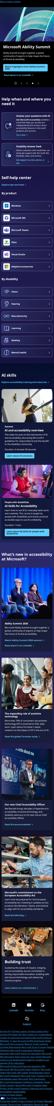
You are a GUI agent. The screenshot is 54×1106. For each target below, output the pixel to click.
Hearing (15, 303)
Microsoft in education (21, 1050)
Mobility (15, 340)
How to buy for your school (28, 1056)
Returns (29, 1044)
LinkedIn (13, 1010)
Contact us (31, 1101)
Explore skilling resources (18, 73)
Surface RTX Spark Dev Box (13, 1034)
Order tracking (40, 1044)
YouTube (29, 1010)
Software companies (33, 1082)
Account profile (25, 1040)
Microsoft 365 (18, 217)
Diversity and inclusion (41, 1088)
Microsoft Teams (20, 230)
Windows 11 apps (8, 1040)
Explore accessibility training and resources (24, 382)
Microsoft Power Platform (27, 1069)
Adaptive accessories (22, 266)
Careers (11, 1085)
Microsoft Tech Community (31, 1079)
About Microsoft (23, 1085)
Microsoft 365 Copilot (17, 1072)
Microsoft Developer (10, 1075)
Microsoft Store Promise (34, 1047)
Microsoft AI (6, 1066)
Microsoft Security (22, 1066)
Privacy (40, 1101)
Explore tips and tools (13, 184)
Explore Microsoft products (38, 1037)
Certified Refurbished (10, 1047)
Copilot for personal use (12, 1037)
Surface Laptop (19, 1031)
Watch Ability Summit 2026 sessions (23, 640)
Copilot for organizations (39, 1034)
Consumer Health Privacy (12, 1101)
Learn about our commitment (20, 987)
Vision (14, 291)
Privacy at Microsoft (10, 1088)
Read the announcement (18, 824)
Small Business (36, 1072)
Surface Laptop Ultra (38, 1031)
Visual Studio (18, 254)
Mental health (18, 352)
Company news (39, 1085)
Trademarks (27, 1104)
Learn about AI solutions (20, 455)
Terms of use (14, 1104)
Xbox (14, 242)
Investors (25, 1088)
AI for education (16, 1063)
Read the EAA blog (14, 915)
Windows (16, 205)
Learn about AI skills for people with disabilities (25, 532)
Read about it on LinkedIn (18, 645)
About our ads (41, 1104)
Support (27, 1024)
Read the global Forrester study (21, 736)
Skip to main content (10, 1)
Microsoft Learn (29, 1075)
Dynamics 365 (38, 1066)
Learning (16, 328)
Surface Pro (6, 1031)
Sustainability (19, 1091)
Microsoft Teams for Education (25, 1053)
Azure (47, 1072)
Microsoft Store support (12, 1044)
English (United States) (11, 1094)
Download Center (42, 1040)
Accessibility (6, 1091)
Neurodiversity (19, 316)
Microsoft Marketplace (11, 1082)
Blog (42, 1010)
